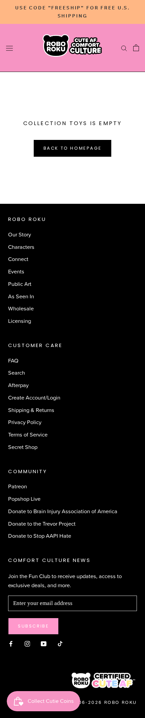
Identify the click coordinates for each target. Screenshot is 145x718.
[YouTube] (44, 642)
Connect (18, 259)
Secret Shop (22, 447)
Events (16, 271)
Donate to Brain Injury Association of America (62, 511)
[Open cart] (136, 47)
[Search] (124, 48)
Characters (21, 247)
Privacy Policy (24, 422)
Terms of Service (28, 434)
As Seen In (21, 296)
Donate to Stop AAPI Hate (39, 535)
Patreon (17, 486)
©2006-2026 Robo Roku (102, 702)
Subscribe (33, 626)
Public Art (19, 284)
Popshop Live (24, 498)
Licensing (19, 321)
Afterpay (18, 385)
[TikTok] (60, 642)
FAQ (13, 360)
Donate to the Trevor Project (42, 523)
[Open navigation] (9, 48)
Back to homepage (73, 148)
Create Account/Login (34, 397)
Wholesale (21, 308)
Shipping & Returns (31, 410)
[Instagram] (27, 642)
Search (16, 372)
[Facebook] (11, 642)
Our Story (19, 234)
